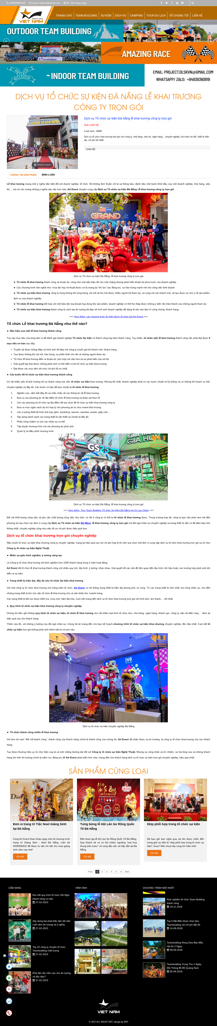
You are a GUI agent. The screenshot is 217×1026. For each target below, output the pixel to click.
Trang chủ (64, 15)
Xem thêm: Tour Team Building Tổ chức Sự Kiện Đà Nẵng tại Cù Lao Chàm (108, 510)
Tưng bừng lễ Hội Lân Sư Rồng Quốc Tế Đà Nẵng (107, 826)
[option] (42, 142)
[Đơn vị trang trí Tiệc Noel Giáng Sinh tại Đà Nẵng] (41, 800)
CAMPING (136, 15)
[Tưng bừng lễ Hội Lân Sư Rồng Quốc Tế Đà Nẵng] (108, 800)
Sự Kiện (106, 15)
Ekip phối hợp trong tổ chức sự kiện (173, 824)
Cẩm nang (14, 887)
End (127, 872)
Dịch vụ (120, 15)
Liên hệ (197, 15)
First (90, 872)
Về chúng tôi (179, 15)
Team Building (86, 15)
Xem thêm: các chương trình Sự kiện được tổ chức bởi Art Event (109, 316)
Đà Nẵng (86, 523)
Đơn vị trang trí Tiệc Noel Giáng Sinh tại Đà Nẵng (39, 826)
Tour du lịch (156, 15)
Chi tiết (20, 856)
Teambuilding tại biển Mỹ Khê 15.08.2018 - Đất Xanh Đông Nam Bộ (185, 968)
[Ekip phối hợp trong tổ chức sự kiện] (175, 800)
